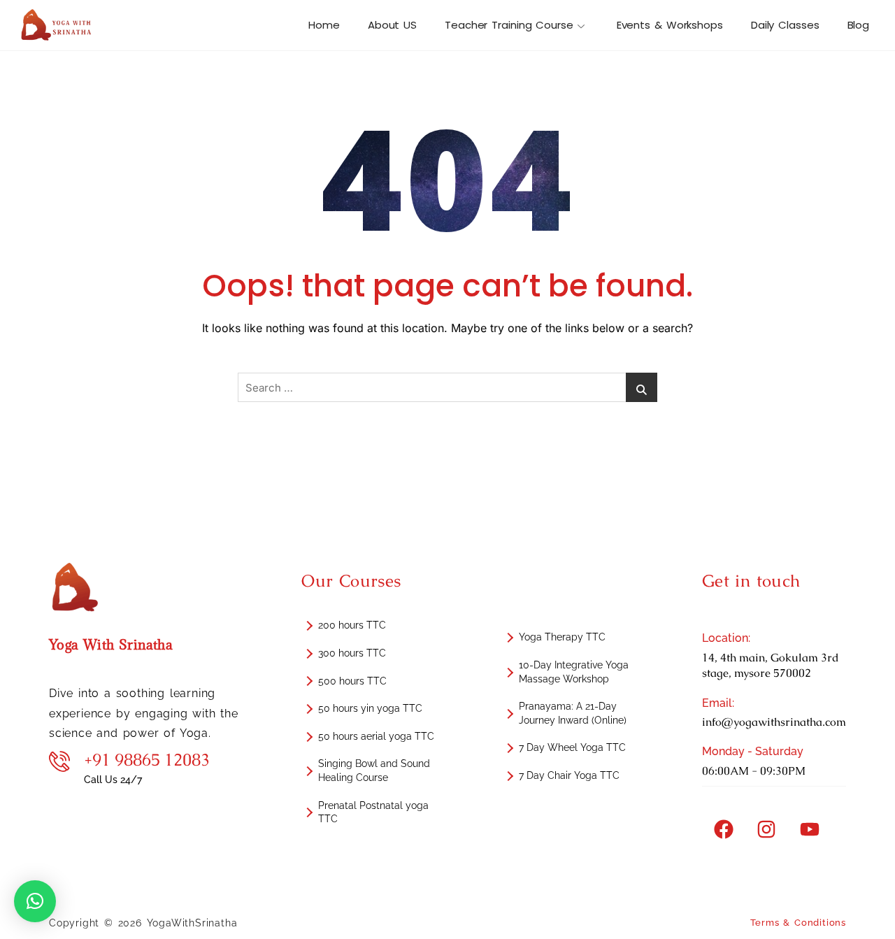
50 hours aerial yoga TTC (376, 736)
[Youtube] (809, 829)
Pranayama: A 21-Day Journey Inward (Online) (572, 713)
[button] (35, 901)
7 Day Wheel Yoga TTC (572, 747)
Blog (858, 24)
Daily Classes (785, 24)
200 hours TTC (352, 625)
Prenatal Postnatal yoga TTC (373, 812)
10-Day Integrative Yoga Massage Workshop (574, 671)
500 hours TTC (352, 681)
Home (324, 24)
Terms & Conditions (798, 922)
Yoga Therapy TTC (562, 637)
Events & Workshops (670, 24)
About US (392, 24)
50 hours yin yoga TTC (370, 708)
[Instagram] (766, 829)
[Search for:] (447, 387)
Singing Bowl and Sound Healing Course (374, 770)
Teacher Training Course (509, 24)
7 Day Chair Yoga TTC (569, 775)
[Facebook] (723, 829)
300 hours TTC (352, 653)
